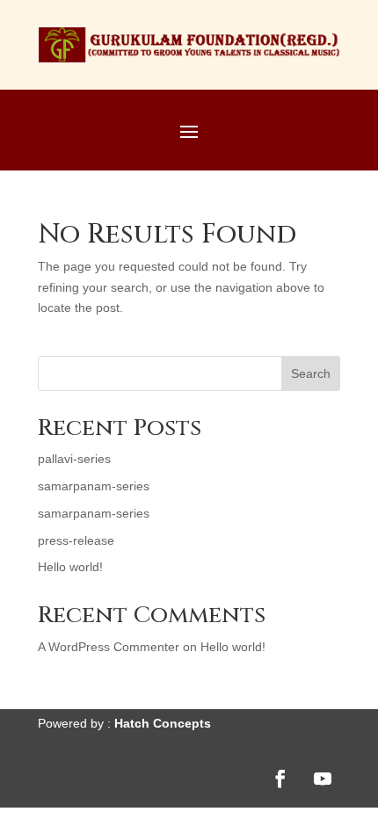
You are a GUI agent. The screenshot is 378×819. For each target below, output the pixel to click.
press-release (76, 540)
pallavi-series (74, 459)
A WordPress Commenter (108, 647)
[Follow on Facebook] (280, 778)
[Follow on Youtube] (322, 778)
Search (311, 373)
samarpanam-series (93, 486)
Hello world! (70, 567)
